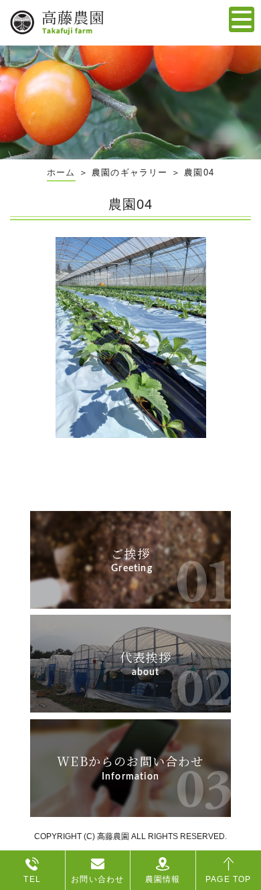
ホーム (61, 172)
